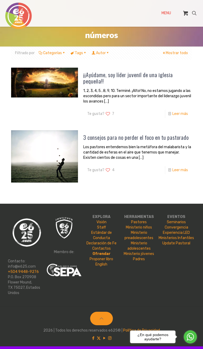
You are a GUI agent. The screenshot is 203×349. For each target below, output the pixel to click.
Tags (79, 53)
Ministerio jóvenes (139, 254)
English (101, 264)
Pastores (139, 222)
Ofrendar (101, 254)
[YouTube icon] (104, 338)
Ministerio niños (139, 227)
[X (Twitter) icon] (99, 338)
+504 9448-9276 (23, 271)
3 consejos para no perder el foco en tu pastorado (136, 137)
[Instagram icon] (110, 338)
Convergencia (176, 227)
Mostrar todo (177, 53)
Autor (101, 53)
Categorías (52, 53)
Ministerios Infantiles (176, 238)
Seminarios (176, 222)
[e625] (18, 16)
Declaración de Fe (101, 243)
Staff (101, 227)
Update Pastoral (176, 243)
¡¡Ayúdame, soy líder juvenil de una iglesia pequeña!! (128, 78)
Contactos (101, 248)
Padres (139, 259)
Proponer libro (101, 259)
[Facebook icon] (93, 338)
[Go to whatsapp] (190, 336)
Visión (101, 222)
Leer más (180, 113)
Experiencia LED (176, 232)
